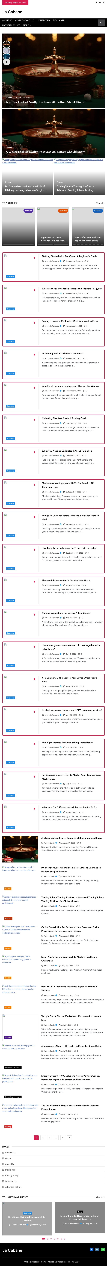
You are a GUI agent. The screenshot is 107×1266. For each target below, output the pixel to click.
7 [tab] (64, 1238)
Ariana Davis (49, 843)
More (26, 25)
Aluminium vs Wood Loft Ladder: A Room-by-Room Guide (71, 1046)
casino (8, 1037)
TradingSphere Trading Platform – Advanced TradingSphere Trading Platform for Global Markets (75, 190)
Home (8, 1158)
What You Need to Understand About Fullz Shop (67, 451)
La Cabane (12, 11)
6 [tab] (61, 1238)
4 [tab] (54, 1238)
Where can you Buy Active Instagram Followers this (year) (72, 289)
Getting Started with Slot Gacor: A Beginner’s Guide (69, 256)
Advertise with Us (24, 20)
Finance (60, 182)
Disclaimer (59, 20)
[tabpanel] (27, 1219)
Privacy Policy (11, 1175)
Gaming (9, 97)
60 (63, 1138)
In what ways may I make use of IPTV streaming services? (72, 710)
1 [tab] (43, 1238)
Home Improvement (13, 1067)
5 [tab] (58, 1238)
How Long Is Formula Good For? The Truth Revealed (69, 548)
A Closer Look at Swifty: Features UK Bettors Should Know (45, 102)
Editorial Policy (11, 25)
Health (8, 182)
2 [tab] (47, 1238)
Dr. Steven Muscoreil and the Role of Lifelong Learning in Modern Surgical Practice (25, 190)
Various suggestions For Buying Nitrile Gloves (66, 613)
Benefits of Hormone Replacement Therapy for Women (70, 386)
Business (10, 276)
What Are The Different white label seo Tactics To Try (69, 807)
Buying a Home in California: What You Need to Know (70, 321)
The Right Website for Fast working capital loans (67, 743)
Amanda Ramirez (52, 261)
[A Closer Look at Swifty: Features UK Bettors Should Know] (53, 71)
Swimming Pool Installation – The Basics (63, 353)
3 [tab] (51, 1238)
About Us (7, 20)
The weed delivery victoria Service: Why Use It (66, 580)
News (80, 1212)
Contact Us (44, 20)
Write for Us (10, 1181)
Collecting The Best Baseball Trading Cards (64, 418)
